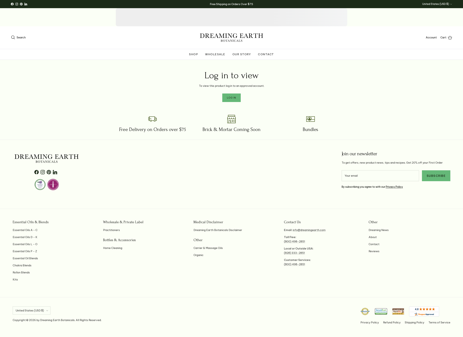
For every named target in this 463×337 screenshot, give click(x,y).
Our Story (241, 54)
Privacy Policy (394, 186)
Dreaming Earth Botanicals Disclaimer (218, 230)
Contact (266, 54)
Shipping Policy (414, 322)
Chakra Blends (22, 265)
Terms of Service (439, 322)
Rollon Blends (21, 272)
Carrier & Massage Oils (208, 248)
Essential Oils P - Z (25, 251)
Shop (193, 54)
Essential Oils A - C (25, 230)
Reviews (374, 251)
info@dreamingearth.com (309, 230)
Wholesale (215, 54)
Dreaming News (379, 230)
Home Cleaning (112, 248)
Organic (198, 255)
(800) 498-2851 (294, 241)
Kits (15, 279)
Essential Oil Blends (25, 258)
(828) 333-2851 (294, 253)
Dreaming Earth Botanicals (57, 320)
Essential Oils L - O (25, 244)
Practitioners (111, 230)
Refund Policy (392, 322)
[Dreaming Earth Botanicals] (231, 37)
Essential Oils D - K (25, 237)
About (373, 237)
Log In (231, 97)
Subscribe (436, 176)
